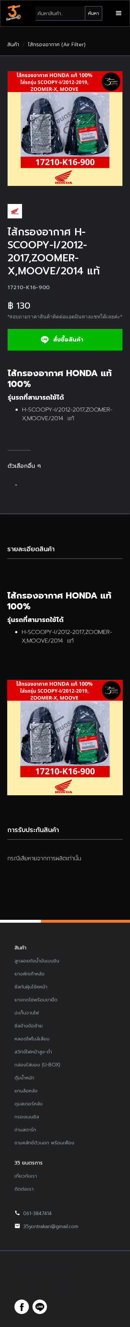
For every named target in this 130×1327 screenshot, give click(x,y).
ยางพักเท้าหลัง (29, 973)
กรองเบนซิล (26, 1116)
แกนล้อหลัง (26, 1090)
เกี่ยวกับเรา (25, 1175)
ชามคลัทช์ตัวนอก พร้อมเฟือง (44, 1142)
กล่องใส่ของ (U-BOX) (37, 1064)
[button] (119, 13)
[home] (13, 13)
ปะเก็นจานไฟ (26, 1012)
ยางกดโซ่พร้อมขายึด (35, 999)
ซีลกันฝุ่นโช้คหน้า (30, 986)
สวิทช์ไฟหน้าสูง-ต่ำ (33, 1051)
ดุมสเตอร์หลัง (28, 1103)
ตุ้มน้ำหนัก (24, 1077)
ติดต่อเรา (24, 1188)
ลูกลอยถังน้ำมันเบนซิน (36, 960)
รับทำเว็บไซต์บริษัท (91, 1288)
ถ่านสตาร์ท (25, 1129)
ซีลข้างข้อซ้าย (28, 1025)
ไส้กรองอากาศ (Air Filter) (57, 44)
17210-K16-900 (29, 287)
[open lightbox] (65, 128)
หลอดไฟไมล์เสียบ (31, 1038)
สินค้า (13, 44)
